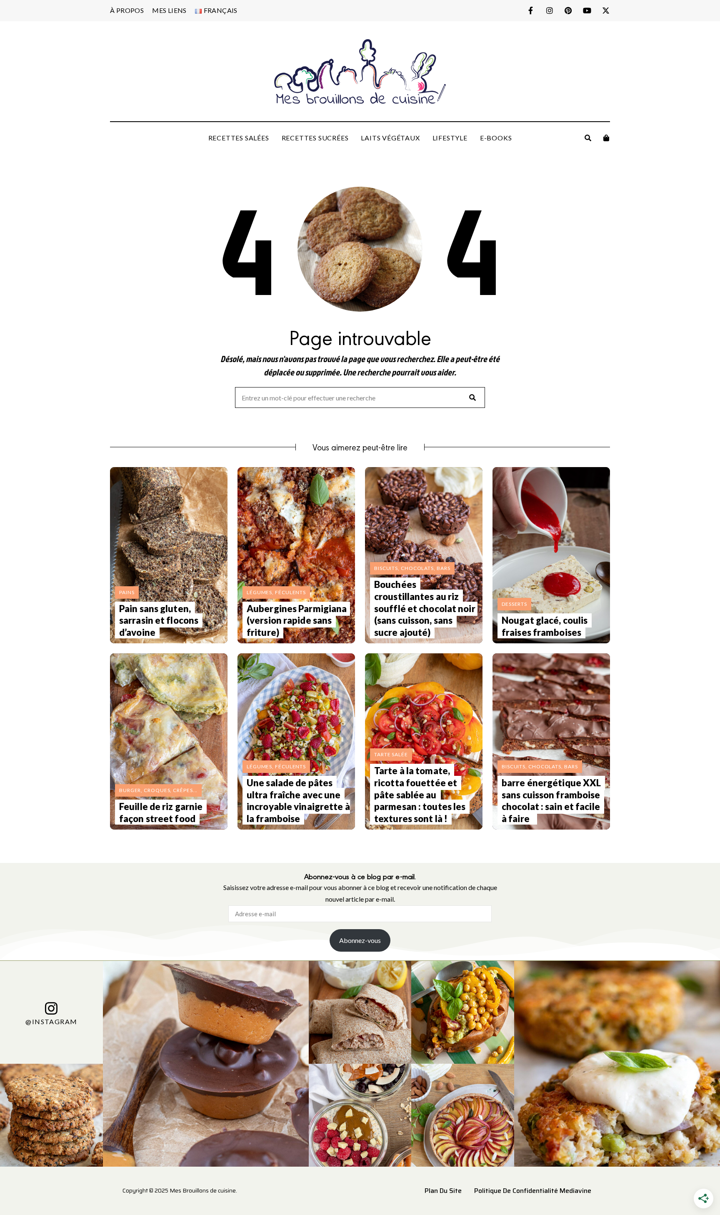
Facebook (530, 10)
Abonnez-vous (360, 940)
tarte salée (391, 754)
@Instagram (51, 1021)
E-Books (496, 138)
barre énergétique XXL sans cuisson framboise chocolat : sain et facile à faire (551, 800)
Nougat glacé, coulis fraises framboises (545, 626)
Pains (127, 592)
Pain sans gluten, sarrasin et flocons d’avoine (158, 620)
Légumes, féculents (276, 592)
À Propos (127, 10)
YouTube (587, 10)
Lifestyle (450, 138)
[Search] (472, 397)
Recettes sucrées (315, 138)
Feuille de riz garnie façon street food (160, 812)
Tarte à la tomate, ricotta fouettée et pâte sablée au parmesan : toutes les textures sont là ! (419, 794)
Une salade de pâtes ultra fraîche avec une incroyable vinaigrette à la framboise (298, 800)
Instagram (549, 10)
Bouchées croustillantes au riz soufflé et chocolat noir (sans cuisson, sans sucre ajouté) (424, 608)
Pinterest (568, 10)
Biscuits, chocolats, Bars (412, 568)
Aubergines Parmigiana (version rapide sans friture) (297, 620)
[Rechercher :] (360, 398)
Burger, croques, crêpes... (158, 790)
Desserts (514, 604)
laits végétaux (390, 138)
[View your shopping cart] (606, 138)
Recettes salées (238, 138)
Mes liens (169, 10)
